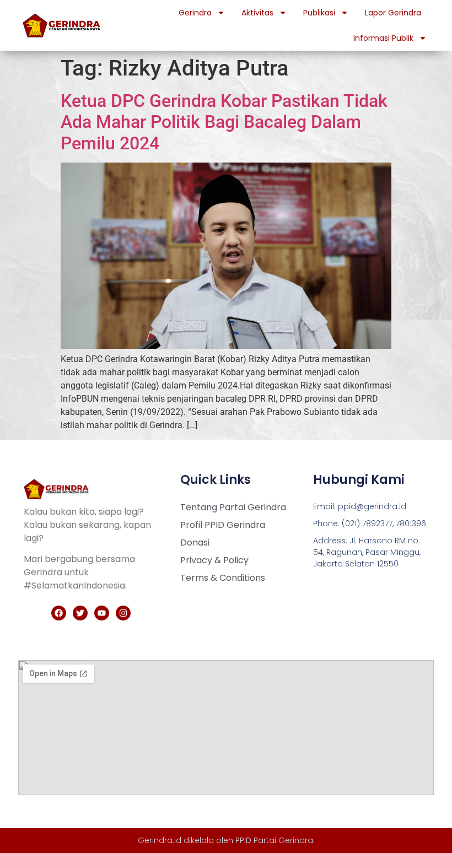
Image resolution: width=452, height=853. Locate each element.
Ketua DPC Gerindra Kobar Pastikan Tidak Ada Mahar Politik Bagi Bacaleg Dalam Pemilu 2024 (224, 122)
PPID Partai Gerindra (274, 840)
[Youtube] (101, 613)
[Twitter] (80, 613)
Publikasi (319, 12)
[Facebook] (58, 613)
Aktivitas (257, 12)
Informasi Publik (383, 38)
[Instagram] (123, 613)
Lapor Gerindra (393, 12)
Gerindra (195, 12)
